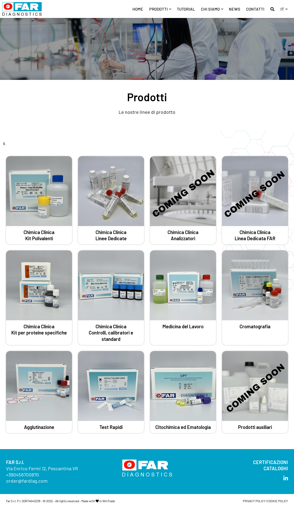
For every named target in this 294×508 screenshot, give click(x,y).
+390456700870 (22, 474)
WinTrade (108, 501)
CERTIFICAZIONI (270, 462)
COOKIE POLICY (277, 501)
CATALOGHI (276, 468)
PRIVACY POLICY (254, 501)
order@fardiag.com (27, 481)
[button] (272, 9)
